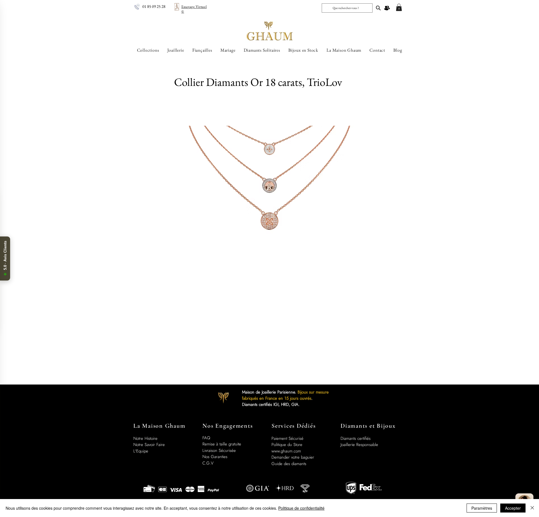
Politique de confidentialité (301, 508)
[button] (399, 7)
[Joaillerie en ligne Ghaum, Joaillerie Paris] (378, 8)
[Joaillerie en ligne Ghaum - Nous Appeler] (137, 6)
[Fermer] (532, 508)
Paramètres (481, 508)
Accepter (513, 508)
